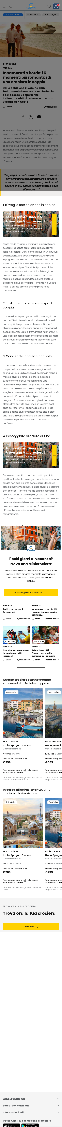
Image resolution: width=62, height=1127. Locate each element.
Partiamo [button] (29, 926)
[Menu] (4, 6)
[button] (49, 6)
